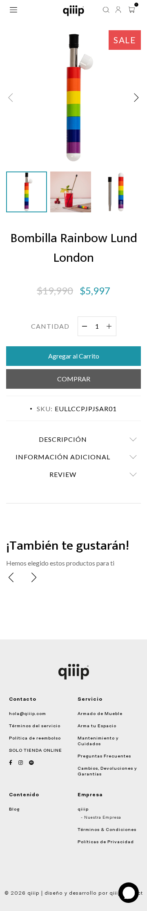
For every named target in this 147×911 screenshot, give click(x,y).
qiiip (83, 809)
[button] (136, 97)
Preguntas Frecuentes (104, 756)
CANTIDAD (50, 326)
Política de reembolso (35, 738)
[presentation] (11, 577)
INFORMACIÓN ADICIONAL (63, 457)
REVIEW (62, 474)
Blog (14, 809)
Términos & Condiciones (107, 829)
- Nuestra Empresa (101, 817)
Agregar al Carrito (73, 356)
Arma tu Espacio (97, 725)
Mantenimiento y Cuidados (98, 740)
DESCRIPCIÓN (63, 439)
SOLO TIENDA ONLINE (35, 750)
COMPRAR (73, 379)
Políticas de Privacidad (106, 841)
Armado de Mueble (100, 713)
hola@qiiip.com (27, 713)
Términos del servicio (34, 725)
